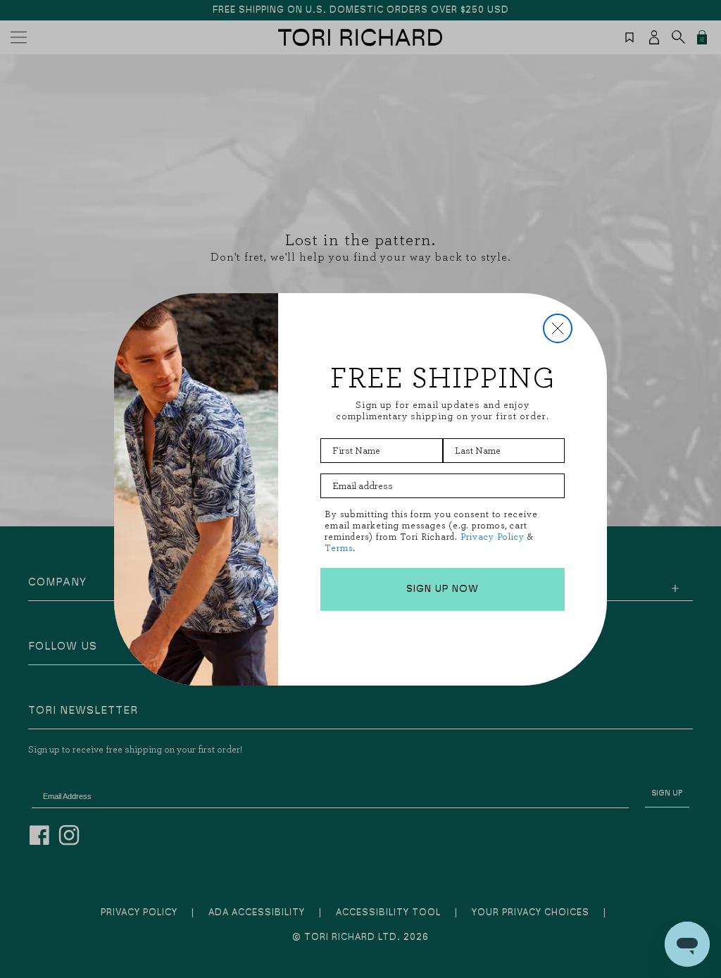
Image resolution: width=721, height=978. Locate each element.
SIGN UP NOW (442, 589)
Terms (339, 548)
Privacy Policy (492, 536)
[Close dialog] (558, 328)
